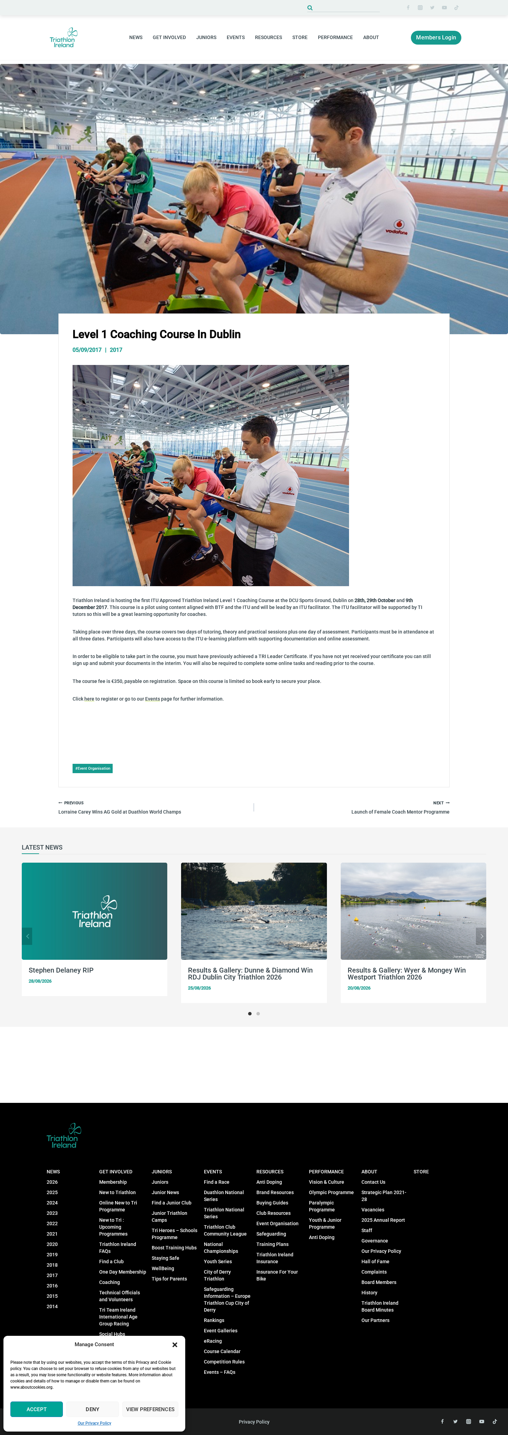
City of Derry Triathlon (217, 1275)
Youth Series (218, 1261)
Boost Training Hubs (174, 1247)
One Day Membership (122, 1272)
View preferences (150, 1409)
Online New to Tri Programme (118, 1206)
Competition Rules (224, 1361)
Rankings (214, 1320)
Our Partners (375, 1320)
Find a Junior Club (171, 1203)
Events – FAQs (219, 1372)
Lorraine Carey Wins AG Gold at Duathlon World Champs (119, 808)
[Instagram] (420, 7)
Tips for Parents (169, 1279)
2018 (52, 1265)
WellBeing (163, 1268)
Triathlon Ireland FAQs (117, 1247)
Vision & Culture (326, 1182)
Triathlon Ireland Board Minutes (379, 1306)
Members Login (436, 37)
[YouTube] (444, 7)
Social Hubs (112, 1334)
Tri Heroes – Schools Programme (174, 1234)
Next (481, 936)
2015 (52, 1296)
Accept (37, 1409)
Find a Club (111, 1261)
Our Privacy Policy (94, 1423)
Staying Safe (165, 1258)
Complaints (374, 1272)
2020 (52, 1244)
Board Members (378, 1282)
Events (152, 699)
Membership (113, 1182)
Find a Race (216, 1182)
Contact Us (373, 1182)
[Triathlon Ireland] (64, 37)
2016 (52, 1285)
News (53, 1171)
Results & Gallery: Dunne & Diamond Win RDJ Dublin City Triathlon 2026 (250, 973)
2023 (52, 1213)
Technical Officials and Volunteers (119, 1296)
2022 (52, 1223)
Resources (269, 1171)
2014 (52, 1306)
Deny (92, 1409)
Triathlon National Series (224, 1213)
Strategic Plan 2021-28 (383, 1196)
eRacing (213, 1341)
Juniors (162, 1171)
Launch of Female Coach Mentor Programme (400, 808)
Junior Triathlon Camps (169, 1216)
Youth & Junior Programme (325, 1223)
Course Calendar (222, 1351)
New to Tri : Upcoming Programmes (113, 1227)
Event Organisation (92, 768)
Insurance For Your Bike (277, 1275)
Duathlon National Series (224, 1196)
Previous (27, 936)
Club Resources (273, 1213)
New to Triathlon (117, 1192)
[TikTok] (456, 7)
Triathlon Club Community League (225, 1230)
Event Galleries (220, 1330)
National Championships (221, 1247)
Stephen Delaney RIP (61, 970)
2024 (52, 1203)
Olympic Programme (331, 1192)
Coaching (109, 1282)
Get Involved (115, 1171)
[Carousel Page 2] (258, 1014)
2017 (116, 350)
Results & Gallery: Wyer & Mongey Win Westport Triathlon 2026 (407, 973)
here (89, 699)
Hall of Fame (375, 1261)
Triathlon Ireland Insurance (274, 1258)
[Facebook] (408, 7)
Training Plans (272, 1244)
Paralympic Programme (322, 1206)
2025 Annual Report (383, 1220)
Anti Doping (269, 1182)
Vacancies (372, 1209)
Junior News (165, 1192)
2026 (52, 1182)
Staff (366, 1230)
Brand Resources (275, 1192)
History (369, 1292)
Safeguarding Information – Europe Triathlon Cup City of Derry (227, 1299)
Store (300, 37)
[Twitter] (432, 7)
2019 (52, 1254)
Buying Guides (272, 1203)
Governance (374, 1241)
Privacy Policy (254, 1422)
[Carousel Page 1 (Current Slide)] (250, 1014)
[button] (174, 1344)
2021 (52, 1234)
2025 (52, 1192)
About (369, 1171)
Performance (326, 1171)
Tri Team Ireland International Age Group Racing (118, 1316)
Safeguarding (271, 1234)
